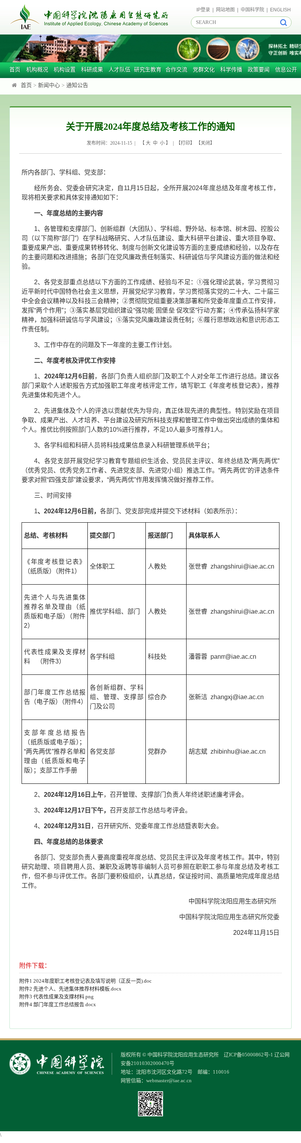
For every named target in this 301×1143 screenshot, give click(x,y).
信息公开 (286, 70)
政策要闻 (259, 70)
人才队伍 (120, 70)
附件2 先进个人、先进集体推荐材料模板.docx (70, 989)
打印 (185, 143)
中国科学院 (252, 10)
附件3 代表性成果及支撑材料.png (56, 996)
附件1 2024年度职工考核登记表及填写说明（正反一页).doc (85, 981)
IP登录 (203, 10)
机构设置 (65, 70)
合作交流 (176, 70)
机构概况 (37, 70)
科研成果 (92, 70)
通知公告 (77, 85)
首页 (14, 70)
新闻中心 (49, 85)
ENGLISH (280, 10)
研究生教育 (147, 70)
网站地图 (225, 10)
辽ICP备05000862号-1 (248, 1055)
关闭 (205, 143)
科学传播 (231, 70)
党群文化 (204, 70)
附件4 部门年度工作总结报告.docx (57, 1004)
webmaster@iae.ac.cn (169, 1080)
